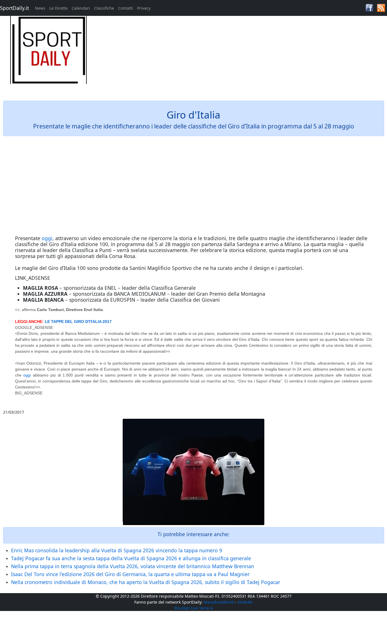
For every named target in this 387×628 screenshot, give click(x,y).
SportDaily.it (14, 8)
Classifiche (104, 8)
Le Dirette (58, 8)
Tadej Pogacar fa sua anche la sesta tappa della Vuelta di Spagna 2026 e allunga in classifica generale (131, 558)
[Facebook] (369, 7)
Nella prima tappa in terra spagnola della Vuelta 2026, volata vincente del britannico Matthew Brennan (132, 566)
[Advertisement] (242, 55)
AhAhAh (245, 602)
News (40, 8)
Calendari (81, 8)
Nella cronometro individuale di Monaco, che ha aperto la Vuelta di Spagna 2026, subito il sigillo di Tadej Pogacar (145, 582)
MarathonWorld (219, 602)
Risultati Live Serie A (193, 608)
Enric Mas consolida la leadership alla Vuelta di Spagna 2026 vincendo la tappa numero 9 (116, 550)
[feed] (381, 7)
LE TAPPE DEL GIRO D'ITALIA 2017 (78, 321)
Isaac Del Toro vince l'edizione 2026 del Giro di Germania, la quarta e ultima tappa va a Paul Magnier (130, 574)
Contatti (125, 8)
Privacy (143, 8)
